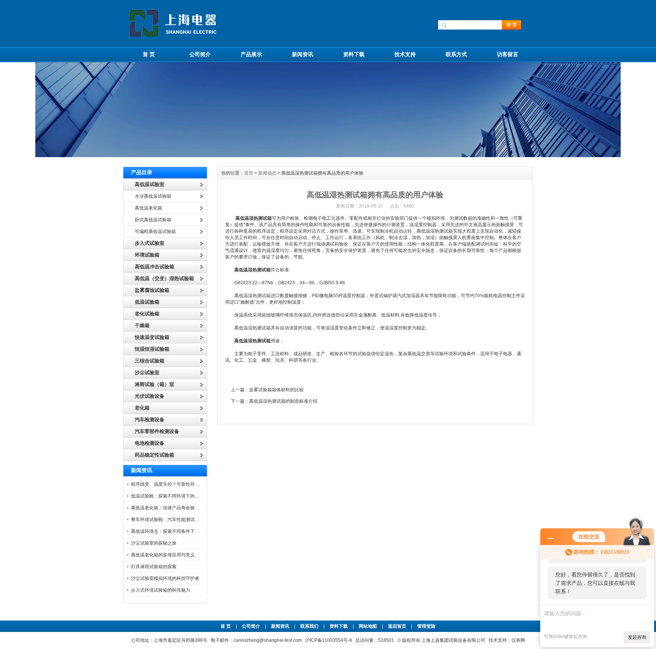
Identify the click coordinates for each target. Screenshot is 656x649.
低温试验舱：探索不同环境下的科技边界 (172, 496)
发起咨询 (637, 637)
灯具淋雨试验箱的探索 (154, 566)
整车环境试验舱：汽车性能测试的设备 (169, 519)
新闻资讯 (302, 54)
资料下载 (353, 54)
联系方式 (456, 54)
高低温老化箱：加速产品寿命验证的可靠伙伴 (176, 507)
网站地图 (368, 626)
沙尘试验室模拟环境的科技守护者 (165, 578)
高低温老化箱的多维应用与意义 (163, 555)
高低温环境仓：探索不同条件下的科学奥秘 (174, 531)
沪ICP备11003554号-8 (328, 640)
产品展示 (251, 54)
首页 (248, 173)
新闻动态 (267, 173)
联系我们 (309, 626)
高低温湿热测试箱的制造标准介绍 (283, 401)
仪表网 (518, 640)
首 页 (149, 54)
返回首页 (397, 626)
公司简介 (200, 54)
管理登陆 (426, 626)
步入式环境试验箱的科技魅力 (160, 590)
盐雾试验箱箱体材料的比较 (276, 389)
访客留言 (507, 54)
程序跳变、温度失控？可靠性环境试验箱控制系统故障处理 (190, 484)
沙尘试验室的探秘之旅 (154, 543)
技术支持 (405, 54)
